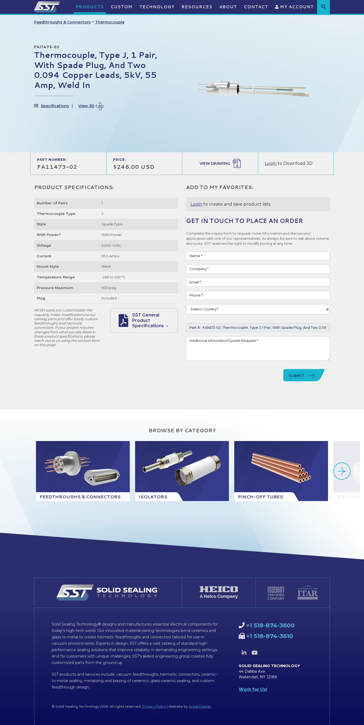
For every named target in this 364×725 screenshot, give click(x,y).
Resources (196, 7)
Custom (121, 7)
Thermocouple (109, 22)
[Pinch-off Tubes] (281, 471)
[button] (323, 7)
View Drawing (215, 163)
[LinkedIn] (244, 653)
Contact (256, 7)
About (228, 7)
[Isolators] (182, 471)
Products (90, 7)
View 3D (86, 105)
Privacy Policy (154, 706)
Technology (157, 7)
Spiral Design (200, 706)
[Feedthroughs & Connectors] (83, 471)
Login (271, 163)
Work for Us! (253, 689)
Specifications (55, 105)
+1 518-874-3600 (270, 625)
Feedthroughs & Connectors (62, 22)
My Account (296, 7)
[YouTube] (254, 653)
